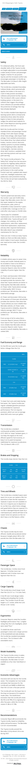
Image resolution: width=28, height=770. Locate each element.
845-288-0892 (21, 756)
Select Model (9, 8)
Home (4, 8)
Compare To (15, 8)
